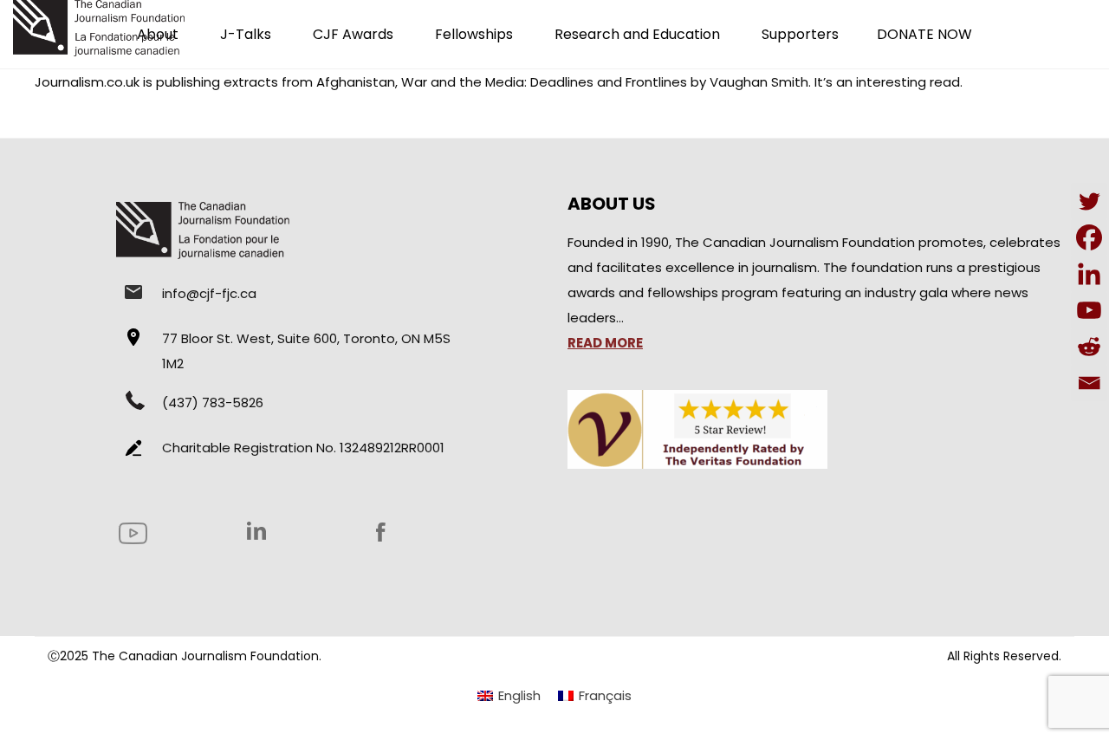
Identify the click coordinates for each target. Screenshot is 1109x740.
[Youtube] (1089, 310)
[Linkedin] (1089, 274)
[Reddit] (1089, 346)
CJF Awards (353, 34)
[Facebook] (1089, 237)
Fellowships (474, 34)
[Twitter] (1089, 201)
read (945, 82)
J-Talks (245, 34)
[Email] (1089, 383)
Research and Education (637, 34)
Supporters (800, 34)
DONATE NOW (924, 34)
